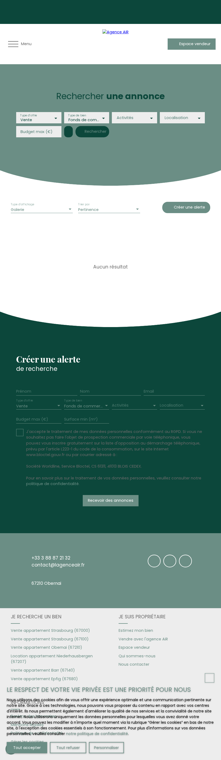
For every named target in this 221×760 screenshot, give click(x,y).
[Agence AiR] (121, 44)
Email (149, 391)
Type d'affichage (22, 204)
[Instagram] (163, 11)
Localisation (176, 117)
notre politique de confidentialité (97, 733)
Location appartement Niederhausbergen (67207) (52, 659)
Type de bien (77, 115)
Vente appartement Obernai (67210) (46, 647)
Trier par (83, 204)
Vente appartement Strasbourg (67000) (50, 630)
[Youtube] (174, 11)
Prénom (23, 391)
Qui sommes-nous (137, 656)
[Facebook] (151, 11)
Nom (84, 391)
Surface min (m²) (81, 419)
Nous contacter (134, 664)
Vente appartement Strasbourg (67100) (50, 639)
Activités (125, 117)
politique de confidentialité (52, 483)
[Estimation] (161, 44)
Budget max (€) (36, 131)
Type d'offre (28, 115)
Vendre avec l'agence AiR (143, 639)
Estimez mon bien (136, 630)
